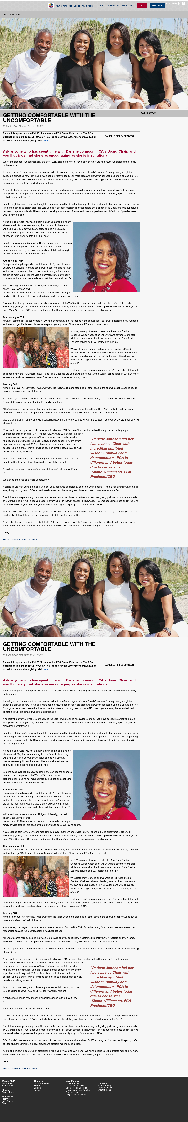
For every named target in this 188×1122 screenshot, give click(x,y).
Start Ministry (72, 1092)
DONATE (142, 5)
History (37, 1085)
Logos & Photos (105, 1087)
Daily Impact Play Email (76, 1094)
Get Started (7, 1083)
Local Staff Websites (75, 1085)
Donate (37, 1089)
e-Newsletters (104, 1083)
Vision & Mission (41, 1083)
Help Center (7, 1100)
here (45, 140)
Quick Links (171, 3)
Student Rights (104, 1089)
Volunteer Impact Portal (76, 1087)
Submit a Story (104, 1085)
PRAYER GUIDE (157, 5)
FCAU (4, 1103)
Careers (37, 1087)
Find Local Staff (73, 1083)
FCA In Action (12, 14)
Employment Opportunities (78, 1089)
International (7, 1085)
